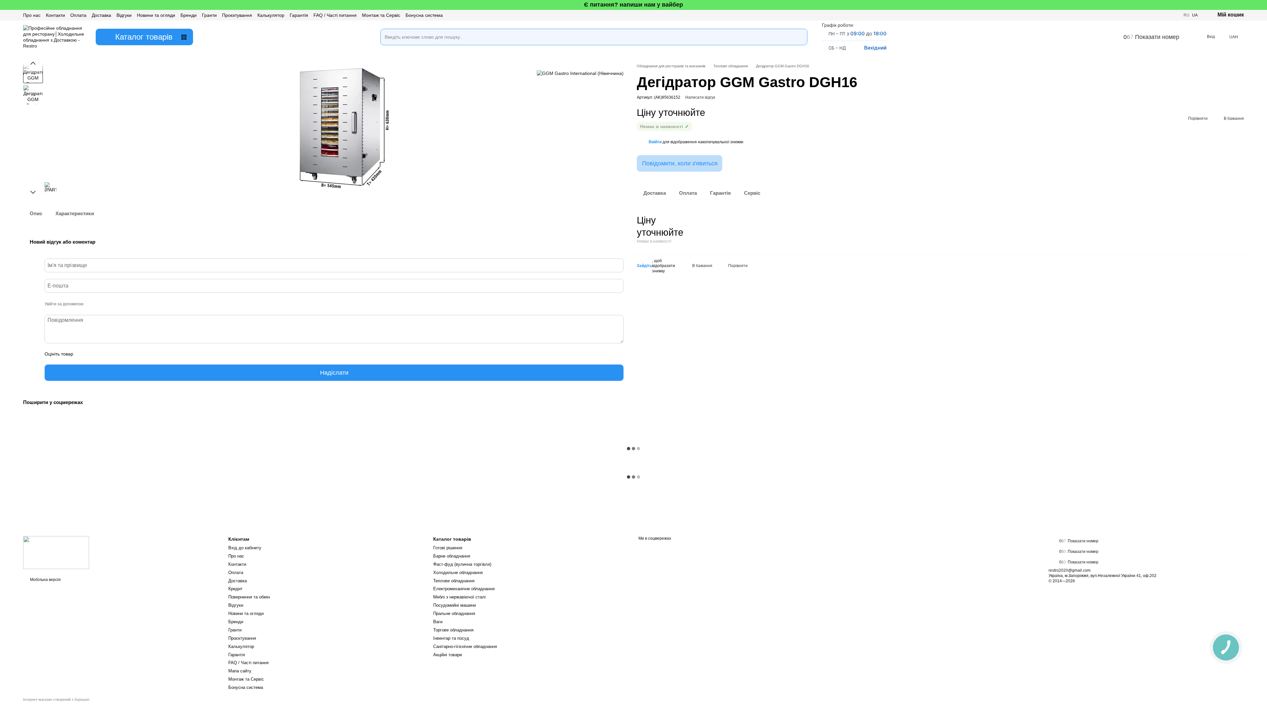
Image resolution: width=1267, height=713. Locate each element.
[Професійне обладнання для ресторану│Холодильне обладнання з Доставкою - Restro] (56, 552)
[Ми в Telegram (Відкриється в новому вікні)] (1174, 15)
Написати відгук (700, 97)
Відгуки (124, 15)
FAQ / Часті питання (335, 15)
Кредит (235, 588)
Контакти (55, 15)
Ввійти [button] (655, 142)
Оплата (78, 15)
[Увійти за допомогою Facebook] (91, 304)
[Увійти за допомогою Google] (101, 304)
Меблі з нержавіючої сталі (459, 596)
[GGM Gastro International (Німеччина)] (580, 73)
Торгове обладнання (453, 630)
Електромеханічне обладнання (464, 588)
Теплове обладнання (453, 580)
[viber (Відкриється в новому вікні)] (1166, 15)
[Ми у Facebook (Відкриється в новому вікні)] (1150, 15)
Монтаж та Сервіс (381, 15)
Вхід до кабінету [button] (244, 547)
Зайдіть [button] (644, 265)
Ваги (437, 621)
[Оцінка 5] (126, 354)
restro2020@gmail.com (1069, 570)
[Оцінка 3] (105, 354)
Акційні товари (447, 654)
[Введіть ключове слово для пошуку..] (799, 28)
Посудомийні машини (454, 605)
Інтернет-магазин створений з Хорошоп (56, 699)
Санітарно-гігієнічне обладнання (465, 646)
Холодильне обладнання (458, 572)
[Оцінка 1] (84, 354)
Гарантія (299, 15)
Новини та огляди (156, 15)
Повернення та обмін (249, 596)
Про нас (32, 15)
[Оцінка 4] (116, 354)
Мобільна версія (45, 579)
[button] (1262, 5)
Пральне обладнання (454, 613)
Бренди (188, 15)
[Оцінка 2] (94, 354)
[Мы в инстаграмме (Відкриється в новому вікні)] (1158, 15)
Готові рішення (447, 547)
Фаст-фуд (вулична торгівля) (462, 564)
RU (1186, 15)
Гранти (209, 15)
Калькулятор (270, 15)
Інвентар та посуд (451, 638)
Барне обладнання (451, 556)
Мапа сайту (239, 670)
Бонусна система (424, 15)
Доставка (101, 15)
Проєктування (237, 15)
